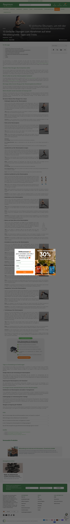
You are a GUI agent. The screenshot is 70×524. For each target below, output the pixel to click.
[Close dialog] (54, 250)
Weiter (24, 272)
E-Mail (17, 265)
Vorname (18, 260)
